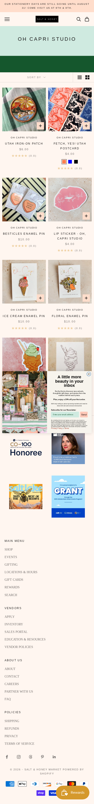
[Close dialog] (89, 374)
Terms (66, 428)
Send (83, 414)
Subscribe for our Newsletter (63, 410)
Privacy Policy (57, 428)
